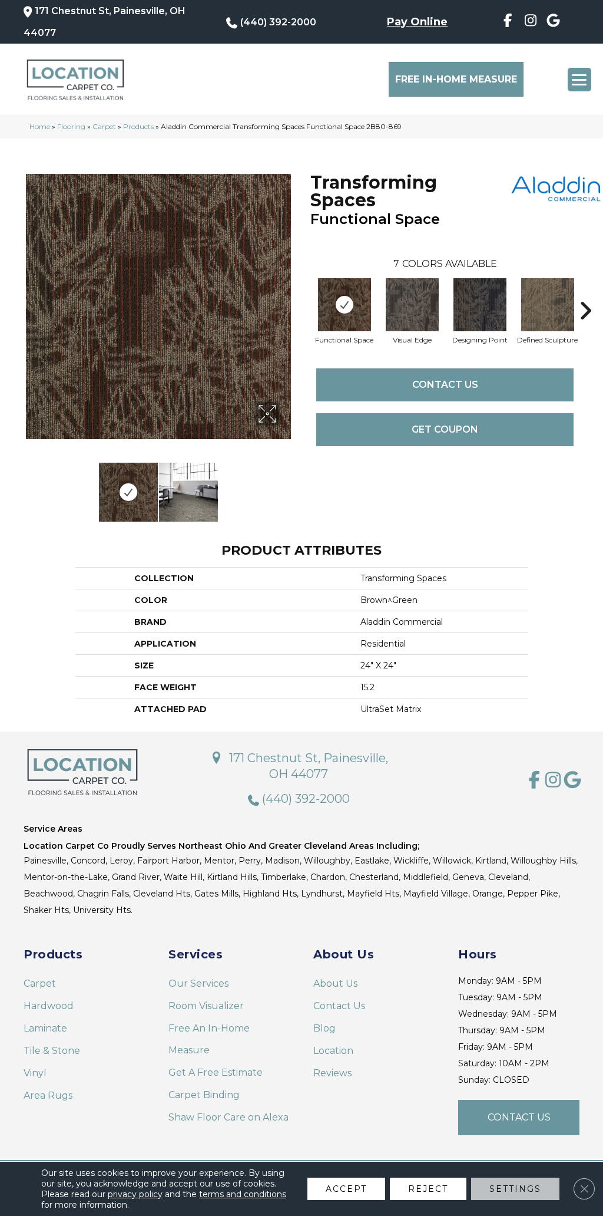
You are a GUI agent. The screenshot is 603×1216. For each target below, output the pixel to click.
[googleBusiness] (553, 22)
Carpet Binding (204, 1094)
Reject (428, 1189)
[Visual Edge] (412, 304)
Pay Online (417, 21)
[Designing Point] (479, 304)
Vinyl (35, 1073)
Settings (515, 1189)
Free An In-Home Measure (209, 1039)
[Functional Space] (344, 304)
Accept (346, 1189)
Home (39, 126)
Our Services (198, 983)
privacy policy (135, 1194)
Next (287, 486)
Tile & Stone (52, 1050)
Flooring (71, 126)
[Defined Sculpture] (547, 304)
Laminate (45, 1028)
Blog (324, 1028)
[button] (518, 1117)
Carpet (104, 126)
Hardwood (49, 1005)
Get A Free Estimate (215, 1072)
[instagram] (530, 22)
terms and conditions (242, 1194)
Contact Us (445, 384)
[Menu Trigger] (579, 79)
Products (138, 126)
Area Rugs (48, 1095)
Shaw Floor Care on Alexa (228, 1117)
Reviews (332, 1073)
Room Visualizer (206, 1005)
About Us (335, 983)
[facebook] (507, 22)
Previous (29, 486)
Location (333, 1050)
